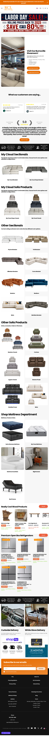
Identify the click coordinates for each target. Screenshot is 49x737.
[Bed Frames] (12, 486)
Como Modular (36, 271)
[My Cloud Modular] (12, 169)
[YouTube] (32, 728)
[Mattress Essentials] (12, 458)
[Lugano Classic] (12, 366)
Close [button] (47, 2)
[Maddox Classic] (12, 339)
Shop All (43, 506)
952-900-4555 (12, 717)
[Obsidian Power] (12, 394)
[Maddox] (12, 283)
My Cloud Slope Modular (36, 180)
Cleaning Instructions (36, 692)
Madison (36, 293)
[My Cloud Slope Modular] (36, 169)
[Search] (43, 8)
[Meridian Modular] (36, 304)
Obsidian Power (12, 407)
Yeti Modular (36, 249)
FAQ (13, 676)
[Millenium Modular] (12, 261)
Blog (36, 695)
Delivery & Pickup (12, 695)
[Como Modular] (36, 261)
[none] (45, 515)
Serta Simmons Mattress (12, 444)
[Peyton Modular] (12, 239)
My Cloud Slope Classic (12, 218)
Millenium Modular (12, 271)
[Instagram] (28, 728)
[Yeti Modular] (36, 239)
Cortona (36, 352)
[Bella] (12, 304)
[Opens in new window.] (28, 112)
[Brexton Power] (36, 366)
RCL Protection (36, 680)
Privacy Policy (12, 684)
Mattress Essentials (12, 471)
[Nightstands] (36, 458)
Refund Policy (36, 684)
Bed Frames (12, 499)
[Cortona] (36, 339)
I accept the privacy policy (10, 671)
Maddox (12, 293)
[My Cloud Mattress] (36, 431)
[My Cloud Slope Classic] (12, 205)
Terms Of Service (12, 692)
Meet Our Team (24, 139)
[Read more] (41, 8)
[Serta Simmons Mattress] (12, 431)
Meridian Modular (36, 315)
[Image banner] (24, 23)
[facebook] (35, 728)
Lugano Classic (12, 379)
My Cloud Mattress (36, 444)
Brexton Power (36, 379)
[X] (38, 728)
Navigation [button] (2, 8)
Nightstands (36, 471)
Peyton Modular (12, 249)
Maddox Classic (12, 352)
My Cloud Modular (12, 180)
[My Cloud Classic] (36, 205)
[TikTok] (41, 728)
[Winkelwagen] (47, 8)
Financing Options (12, 680)
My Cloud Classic (36, 218)
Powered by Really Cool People (20, 728)
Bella (12, 315)
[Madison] (36, 283)
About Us (36, 676)
